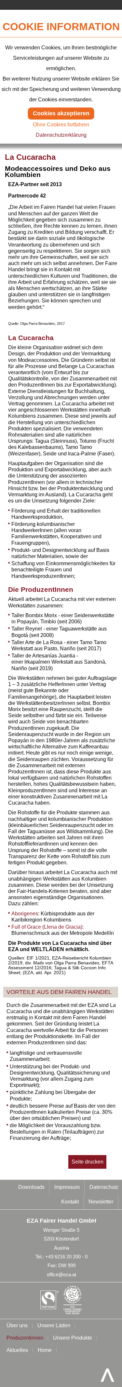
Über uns (17, 1325)
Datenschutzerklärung (61, 135)
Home (45, 1350)
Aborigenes (24, 913)
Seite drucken (87, 1161)
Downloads (31, 1187)
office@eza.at (61, 1274)
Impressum (67, 1187)
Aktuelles (17, 1350)
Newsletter (100, 1201)
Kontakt (70, 1201)
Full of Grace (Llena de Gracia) (46, 927)
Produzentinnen (25, 1338)
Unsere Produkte (72, 1338)
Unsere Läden (53, 1325)
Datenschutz (103, 1187)
